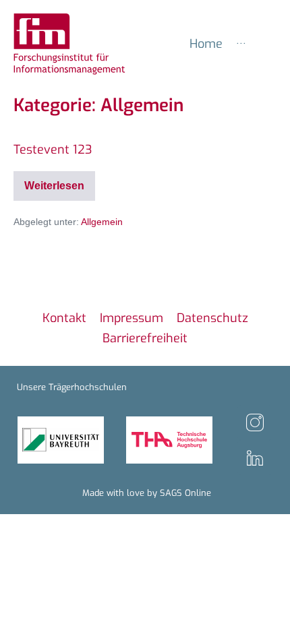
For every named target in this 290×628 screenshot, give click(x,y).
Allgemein (102, 221)
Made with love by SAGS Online (146, 493)
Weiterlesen (59, 181)
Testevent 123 (52, 150)
